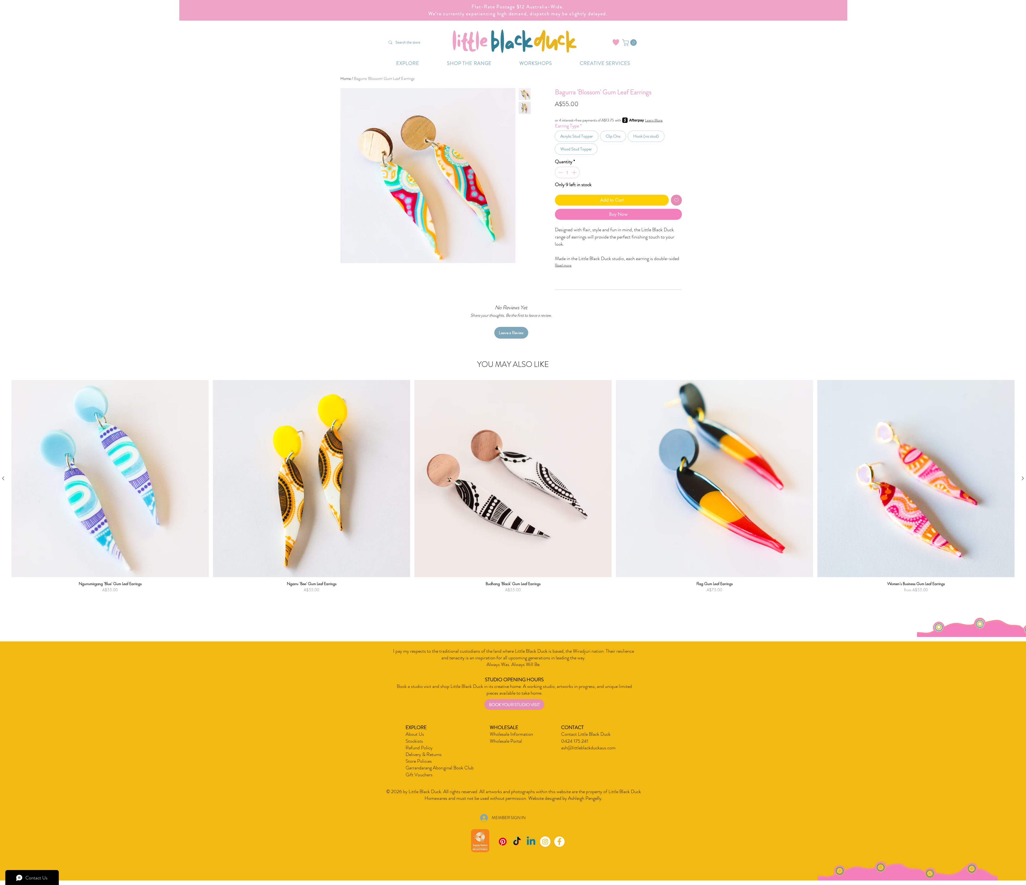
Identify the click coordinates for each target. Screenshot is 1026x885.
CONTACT (572, 727)
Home (345, 78)
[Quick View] (110, 478)
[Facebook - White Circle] (559, 841)
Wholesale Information (511, 734)
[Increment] (574, 172)
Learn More (654, 120)
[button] (630, 42)
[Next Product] (1023, 478)
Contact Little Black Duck (586, 734)
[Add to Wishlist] (676, 200)
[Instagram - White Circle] (545, 841)
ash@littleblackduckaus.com (588, 747)
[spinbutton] (567, 172)
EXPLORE (416, 727)
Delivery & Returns (424, 754)
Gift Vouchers (419, 774)
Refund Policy (419, 747)
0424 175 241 (574, 741)
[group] (513, 494)
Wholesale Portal (506, 741)
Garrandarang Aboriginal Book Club (440, 767)
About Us (415, 734)
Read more (563, 265)
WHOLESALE (504, 727)
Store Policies (419, 761)
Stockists (414, 741)
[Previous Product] (3, 478)
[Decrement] (560, 172)
